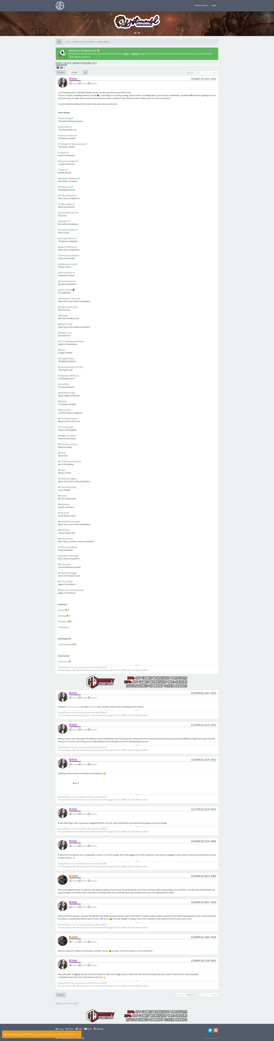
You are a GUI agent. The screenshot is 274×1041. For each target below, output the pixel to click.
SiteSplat (78, 1038)
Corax (63, 453)
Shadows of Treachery (70, 298)
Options (181, 995)
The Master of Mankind (70, 461)
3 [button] (205, 73)
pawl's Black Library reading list (76, 63)
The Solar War (66, 581)
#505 (213, 876)
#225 (213, 809)
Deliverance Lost (67, 264)
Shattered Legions (68, 478)
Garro (62, 470)
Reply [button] (61, 72)
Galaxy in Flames (66, 135)
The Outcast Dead (68, 255)
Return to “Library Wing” (67, 1003)
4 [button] (209, 73)
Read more (69, 1034)
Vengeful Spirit (67, 358)
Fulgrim (62, 152)
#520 (213, 960)
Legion (62, 169)
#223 (213, 759)
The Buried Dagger (68, 573)
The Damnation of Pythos (71, 367)
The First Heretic (67, 229)
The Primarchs (66, 281)
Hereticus (63, 621)
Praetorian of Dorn (68, 444)
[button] (20, 23)
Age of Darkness (67, 247)
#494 (213, 841)
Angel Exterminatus (69, 307)
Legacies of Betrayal (69, 375)
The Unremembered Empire (72, 341)
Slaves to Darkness (68, 547)
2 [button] (201, 73)
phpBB (65, 1038)
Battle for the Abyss (68, 178)
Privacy (60, 1029)
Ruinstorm (65, 504)
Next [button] (215, 73)
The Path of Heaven (69, 418)
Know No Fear (66, 272)
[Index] (59, 42)
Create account (200, 5)
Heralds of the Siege (69, 555)
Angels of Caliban (68, 435)
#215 (213, 693)
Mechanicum (65, 187)
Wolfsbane (65, 530)
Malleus (62, 616)
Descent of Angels (67, 161)
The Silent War (66, 427)
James (75, 876)
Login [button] (214, 5)
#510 (213, 902)
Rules (80, 1029)
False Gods (64, 127)
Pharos (63, 401)
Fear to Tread (66, 290)
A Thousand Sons (68, 212)
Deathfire (64, 384)
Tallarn (63, 495)
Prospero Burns (67, 238)
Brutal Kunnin (63, 661)
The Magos (64, 627)
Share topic (74, 73)
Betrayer (64, 315)
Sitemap (99, 1029)
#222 (213, 724)
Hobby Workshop (174, 21)
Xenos (62, 610)
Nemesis (64, 221)
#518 (213, 937)
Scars (62, 350)
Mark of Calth (66, 324)
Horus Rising (65, 118)
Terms (71, 1029)
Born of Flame (66, 538)
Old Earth (64, 513)
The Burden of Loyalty (70, 521)
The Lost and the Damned (71, 590)
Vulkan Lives (65, 332)
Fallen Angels (66, 204)
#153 (213, 78)
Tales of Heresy (67, 195)
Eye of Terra (65, 410)
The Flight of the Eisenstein (71, 144)
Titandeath (65, 564)
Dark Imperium (65, 644)
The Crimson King (68, 487)
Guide (89, 1029)
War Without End (67, 392)
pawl (74, 78)
